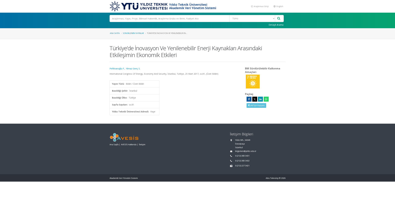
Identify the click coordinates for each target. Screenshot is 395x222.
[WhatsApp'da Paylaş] (266, 99)
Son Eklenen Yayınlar (133, 33)
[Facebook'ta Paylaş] (249, 99)
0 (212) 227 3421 (242, 165)
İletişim (142, 144)
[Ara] (278, 18)
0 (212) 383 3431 (242, 155)
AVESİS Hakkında (128, 144)
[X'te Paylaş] (254, 99)
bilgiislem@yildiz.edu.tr (245, 151)
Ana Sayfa (115, 33)
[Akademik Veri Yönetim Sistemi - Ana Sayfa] (139, 6)
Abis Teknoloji (272, 178)
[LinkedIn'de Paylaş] (260, 99)
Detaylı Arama (276, 24)
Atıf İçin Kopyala (257, 105)
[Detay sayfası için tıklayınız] (252, 81)
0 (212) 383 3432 (242, 160)
